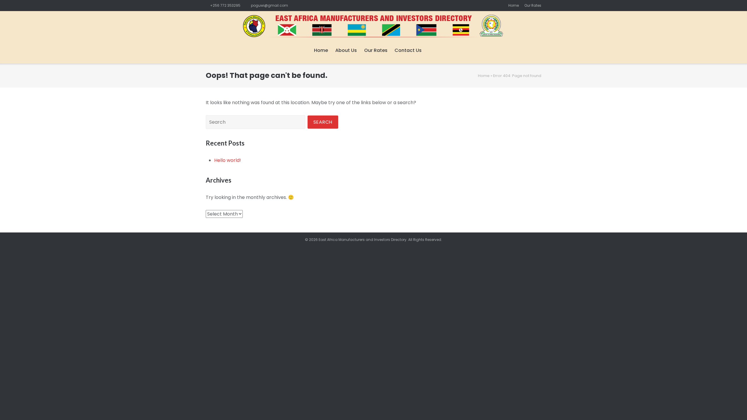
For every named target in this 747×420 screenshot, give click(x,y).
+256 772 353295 (225, 5)
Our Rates (532, 5)
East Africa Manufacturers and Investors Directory (362, 239)
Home (513, 5)
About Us (346, 50)
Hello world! (227, 160)
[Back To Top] (732, 405)
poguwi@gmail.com (269, 5)
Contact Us (408, 50)
